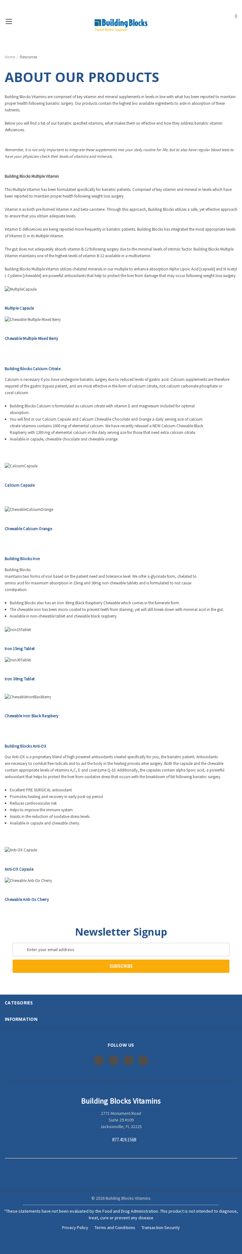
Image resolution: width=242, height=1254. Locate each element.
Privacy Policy (75, 1227)
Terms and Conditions (115, 1227)
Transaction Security (160, 1227)
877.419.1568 (124, 1140)
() (235, 16)
